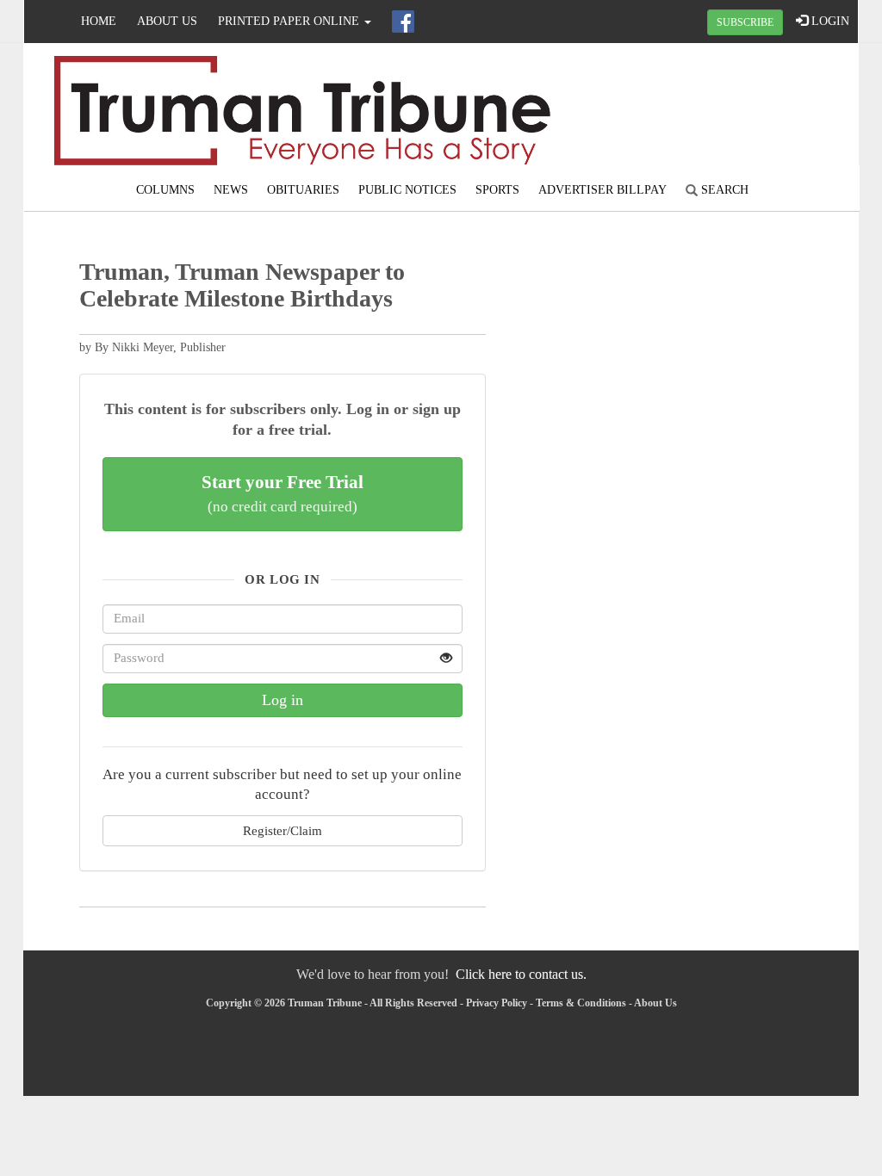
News (231, 189)
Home (98, 21)
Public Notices (407, 189)
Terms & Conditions (581, 1003)
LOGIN (828, 21)
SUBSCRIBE (745, 22)
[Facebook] (403, 21)
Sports (497, 189)
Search (723, 189)
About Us (167, 21)
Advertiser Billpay (602, 189)
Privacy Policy (496, 1003)
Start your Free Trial (282, 493)
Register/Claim (282, 830)
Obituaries (303, 189)
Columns (165, 189)
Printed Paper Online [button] (290, 21)
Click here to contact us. (521, 974)
